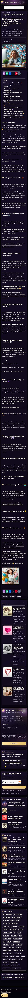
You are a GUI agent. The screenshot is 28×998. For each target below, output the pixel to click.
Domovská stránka (6, 12)
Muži (4, 941)
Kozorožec (20, 929)
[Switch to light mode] (19, 2)
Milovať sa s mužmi (17, 938)
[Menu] (23, 2)
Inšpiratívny (12, 596)
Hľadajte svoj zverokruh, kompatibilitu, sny (12, 977)
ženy (19, 965)
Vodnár (20, 959)
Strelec (19, 953)
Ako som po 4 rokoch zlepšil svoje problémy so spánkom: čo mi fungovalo (19, 608)
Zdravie (19, 596)
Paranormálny (19, 944)
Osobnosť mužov (16, 941)
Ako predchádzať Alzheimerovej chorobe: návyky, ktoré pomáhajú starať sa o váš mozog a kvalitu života (18, 647)
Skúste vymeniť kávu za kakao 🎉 (13, 83)
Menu (4, 995)
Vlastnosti (14, 959)
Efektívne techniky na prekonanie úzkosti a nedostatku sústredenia (14, 296)
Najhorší (9, 941)
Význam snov (6, 962)
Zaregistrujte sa (14, 787)
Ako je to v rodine (18, 914)
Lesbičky (19, 932)
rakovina (16, 950)
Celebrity (5, 923)
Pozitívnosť (11, 947)
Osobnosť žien (6, 944)
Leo (14, 932)
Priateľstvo (18, 947)
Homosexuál (14, 926)
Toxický (23, 956)
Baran (12, 920)
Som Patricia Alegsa (9, 752)
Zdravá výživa (14, 962)
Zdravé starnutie (6, 965)
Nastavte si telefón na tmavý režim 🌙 (14, 115)
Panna (12, 944)
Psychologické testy (7, 950)
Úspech (4, 959)
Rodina (21, 950)
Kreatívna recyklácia (7, 932)
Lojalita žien (14, 935)
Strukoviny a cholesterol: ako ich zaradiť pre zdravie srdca (18, 669)
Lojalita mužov (6, 935)
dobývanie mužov (13, 923)
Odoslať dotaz (14, 743)
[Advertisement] (14, 7)
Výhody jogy (16, 407)
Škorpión (9, 953)
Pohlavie (4, 947)
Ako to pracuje (6, 920)
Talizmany (12, 956)
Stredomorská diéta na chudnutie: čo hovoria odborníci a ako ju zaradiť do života (18, 628)
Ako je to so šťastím (7, 914)
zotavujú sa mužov (16, 968)
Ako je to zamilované (16, 917)
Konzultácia (5, 724)
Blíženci (17, 920)
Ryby (4, 953)
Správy (14, 953)
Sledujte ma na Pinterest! (8, 122)
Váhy (9, 959)
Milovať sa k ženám (7, 938)
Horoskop (21, 926)
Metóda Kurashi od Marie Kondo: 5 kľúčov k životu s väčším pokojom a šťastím (18, 688)
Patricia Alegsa (9, 39)
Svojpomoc (14, 12)
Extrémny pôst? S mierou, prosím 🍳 (13, 111)
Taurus (17, 956)
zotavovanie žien (6, 968)
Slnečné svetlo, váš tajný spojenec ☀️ (14, 117)
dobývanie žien (6, 926)
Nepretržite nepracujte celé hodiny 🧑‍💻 (14, 113)
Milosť (20, 935)
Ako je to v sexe (6, 917)
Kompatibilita (13, 929)
